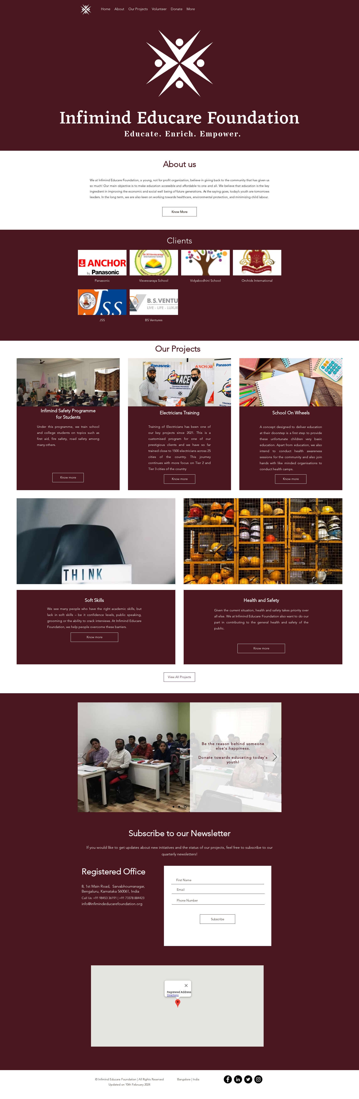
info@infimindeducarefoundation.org (112, 904)
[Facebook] (228, 1079)
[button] (102, 268)
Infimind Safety (56, 410)
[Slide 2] (180, 807)
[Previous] (84, 757)
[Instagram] (258, 1079)
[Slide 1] (174, 806)
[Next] (275, 757)
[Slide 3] (186, 807)
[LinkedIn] (238, 1079)
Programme (84, 410)
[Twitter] (248, 1079)
